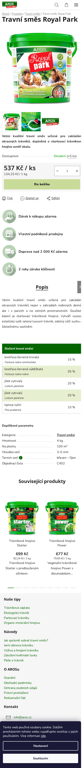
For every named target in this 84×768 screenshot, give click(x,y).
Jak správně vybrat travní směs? (26, 640)
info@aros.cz (22, 717)
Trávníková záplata (17, 608)
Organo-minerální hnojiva (22, 623)
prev (4, 517)
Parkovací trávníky (16, 618)
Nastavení (40, 746)
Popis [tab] (42, 287)
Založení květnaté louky (20, 655)
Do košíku (42, 184)
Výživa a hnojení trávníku (21, 650)
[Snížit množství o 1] (57, 171)
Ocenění (9, 678)
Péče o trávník (14, 660)
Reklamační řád (14, 698)
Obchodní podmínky (18, 683)
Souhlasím (40, 758)
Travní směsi (66, 435)
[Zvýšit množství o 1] (77, 171)
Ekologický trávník (16, 613)
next (80, 517)
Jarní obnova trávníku (18, 645)
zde (43, 736)
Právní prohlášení (16, 693)
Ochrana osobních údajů (20, 688)
